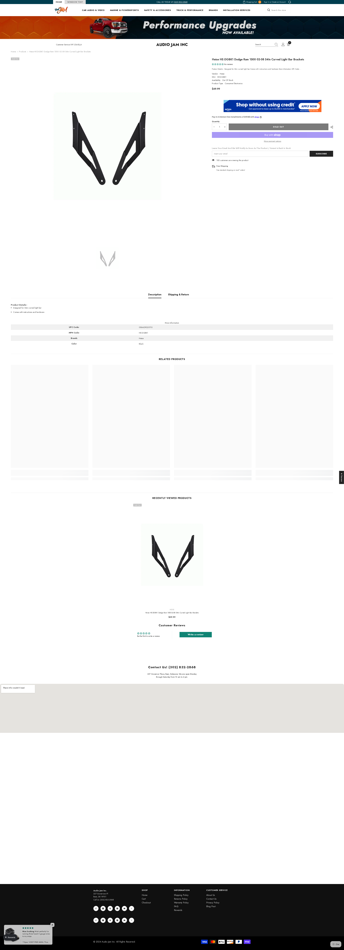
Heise (222, 73)
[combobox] (278, 10)
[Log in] (283, 44)
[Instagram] (103, 908)
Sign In (266, 2)
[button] (217, 64)
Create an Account (279, 2)
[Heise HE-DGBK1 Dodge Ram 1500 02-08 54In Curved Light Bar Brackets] (172, 555)
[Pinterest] (110, 908)
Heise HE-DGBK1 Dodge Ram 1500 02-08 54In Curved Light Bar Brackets (172, 613)
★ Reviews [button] (341, 477)
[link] (49, 474)
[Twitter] (131, 908)
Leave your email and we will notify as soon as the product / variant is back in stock (251, 148)
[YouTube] (124, 908)
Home (13, 51)
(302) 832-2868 (180, 2)
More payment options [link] (272, 141)
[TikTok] (117, 908)
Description (154, 294)
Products (22, 51)
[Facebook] (95, 908)
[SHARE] (330, 127)
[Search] (278, 10)
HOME (59, 2)
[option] (107, 146)
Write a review (195, 634)
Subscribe (321, 154)
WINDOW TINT (75, 2)
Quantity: (216, 121)
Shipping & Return (178, 294)
